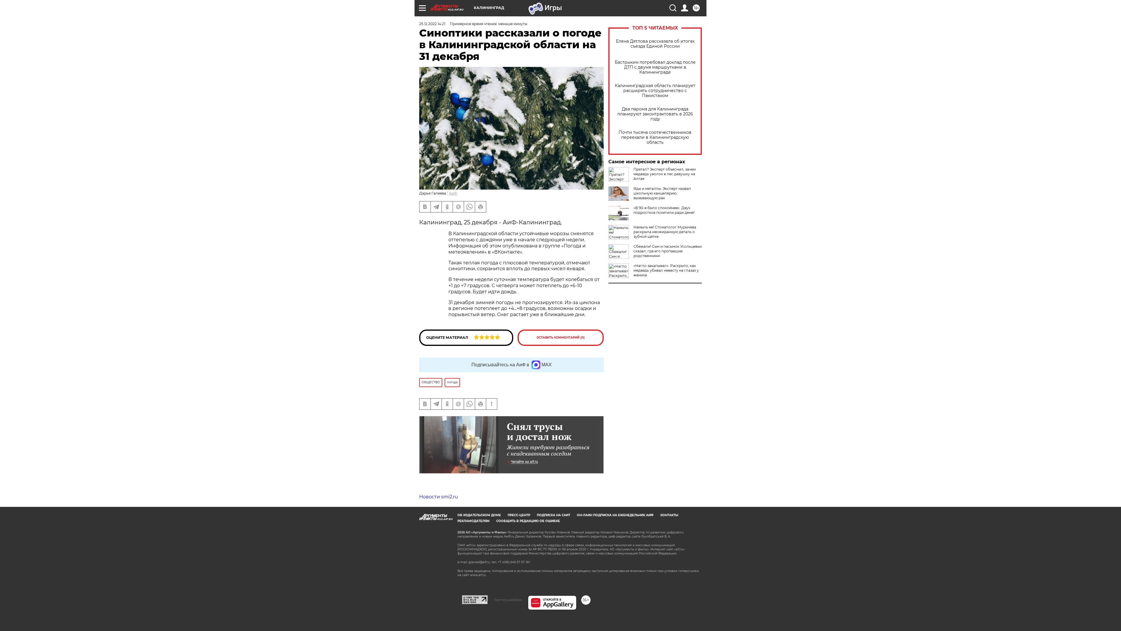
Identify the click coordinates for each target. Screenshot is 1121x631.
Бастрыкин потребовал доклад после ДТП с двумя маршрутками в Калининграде (655, 67)
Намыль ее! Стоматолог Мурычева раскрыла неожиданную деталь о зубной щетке (664, 232)
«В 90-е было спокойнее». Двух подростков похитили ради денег (664, 210)
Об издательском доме (479, 515)
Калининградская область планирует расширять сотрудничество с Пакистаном (655, 90)
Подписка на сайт (553, 515)
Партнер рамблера (508, 599)
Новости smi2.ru (438, 497)
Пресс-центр (519, 515)
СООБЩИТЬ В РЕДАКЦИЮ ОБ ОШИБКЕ (528, 521)
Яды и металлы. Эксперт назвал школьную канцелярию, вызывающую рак (662, 193)
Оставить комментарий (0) (561, 337)
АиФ (453, 193)
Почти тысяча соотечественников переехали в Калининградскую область (655, 137)
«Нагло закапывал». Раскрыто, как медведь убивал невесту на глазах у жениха (666, 270)
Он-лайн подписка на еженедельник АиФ (615, 515)
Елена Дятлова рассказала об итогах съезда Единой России (655, 44)
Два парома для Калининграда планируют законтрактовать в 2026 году (655, 114)
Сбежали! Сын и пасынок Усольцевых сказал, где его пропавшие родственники (667, 251)
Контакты (669, 515)
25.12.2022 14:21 (432, 24)
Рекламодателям (473, 521)
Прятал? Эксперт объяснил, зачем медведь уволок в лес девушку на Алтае (664, 174)
